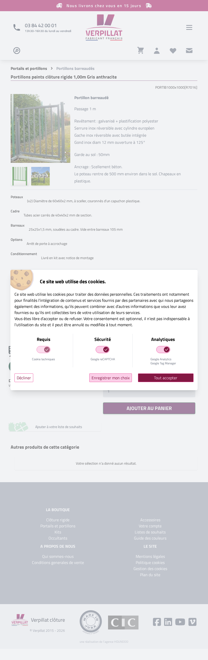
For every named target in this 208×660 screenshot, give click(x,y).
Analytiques (163, 339)
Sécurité (102, 339)
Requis (43, 339)
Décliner (24, 378)
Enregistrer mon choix (111, 378)
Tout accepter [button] (165, 378)
